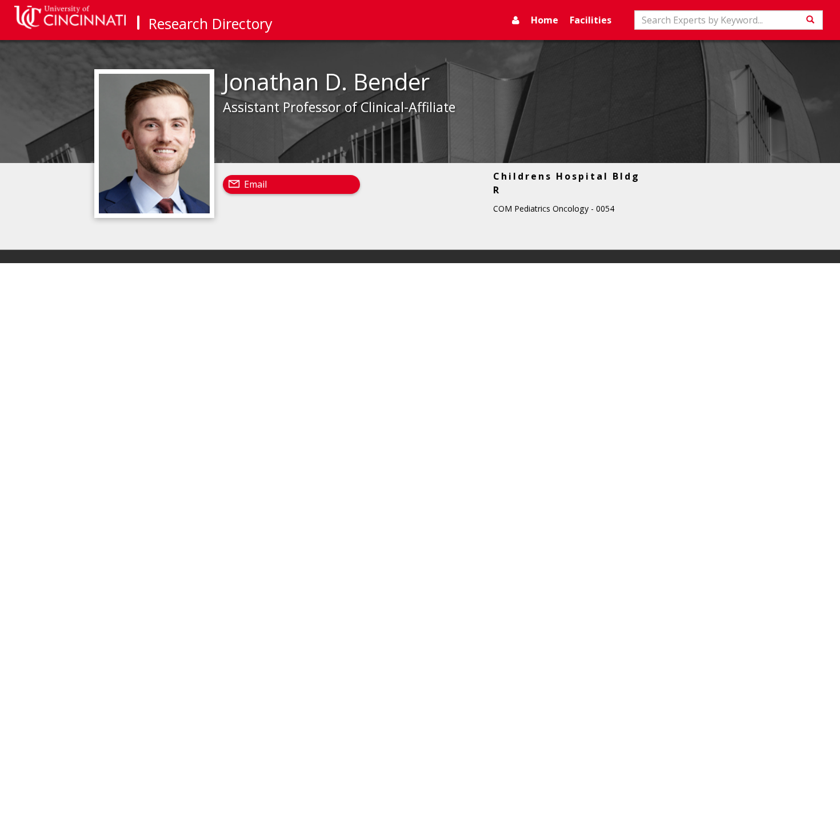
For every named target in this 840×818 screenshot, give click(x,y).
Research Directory (211, 23)
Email (255, 184)
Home (544, 20)
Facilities (590, 20)
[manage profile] (515, 20)
